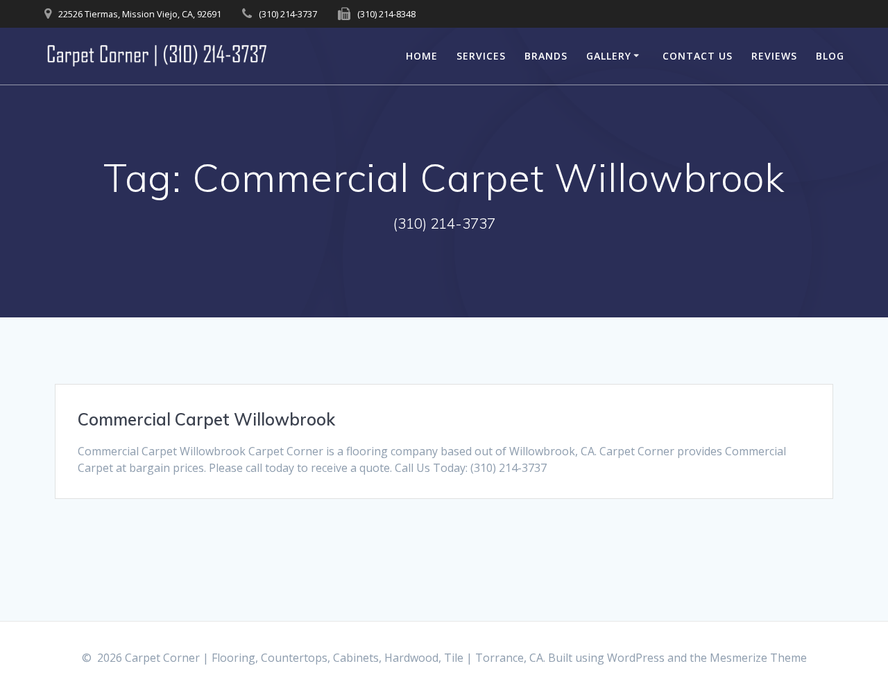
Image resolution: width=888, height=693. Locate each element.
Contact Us (698, 55)
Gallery (608, 55)
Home (422, 55)
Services (481, 55)
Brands (545, 55)
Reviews (774, 55)
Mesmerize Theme (758, 657)
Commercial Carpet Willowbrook (206, 419)
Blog (830, 55)
